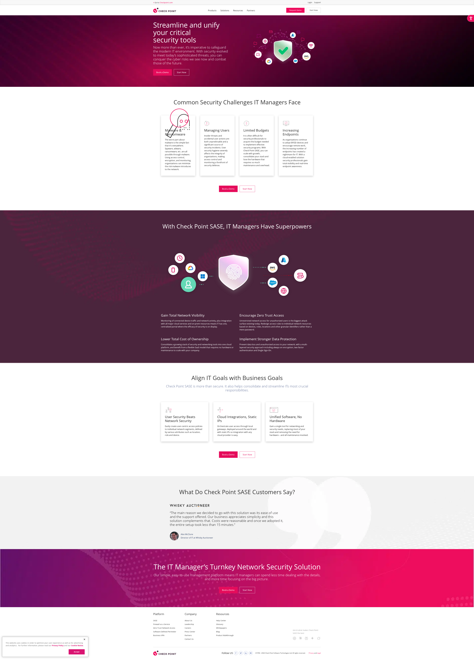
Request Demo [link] (295, 10)
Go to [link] (164, 2)
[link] (470, 18)
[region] (45, 647)
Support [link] (317, 2)
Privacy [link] (311, 653)
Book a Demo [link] (162, 72)
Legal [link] (319, 653)
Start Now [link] (314, 10)
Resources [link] (238, 10)
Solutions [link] (224, 10)
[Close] (84, 639)
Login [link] (310, 2)
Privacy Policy (58, 645)
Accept (77, 652)
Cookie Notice (77, 645)
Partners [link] (251, 10)
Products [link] (212, 10)
